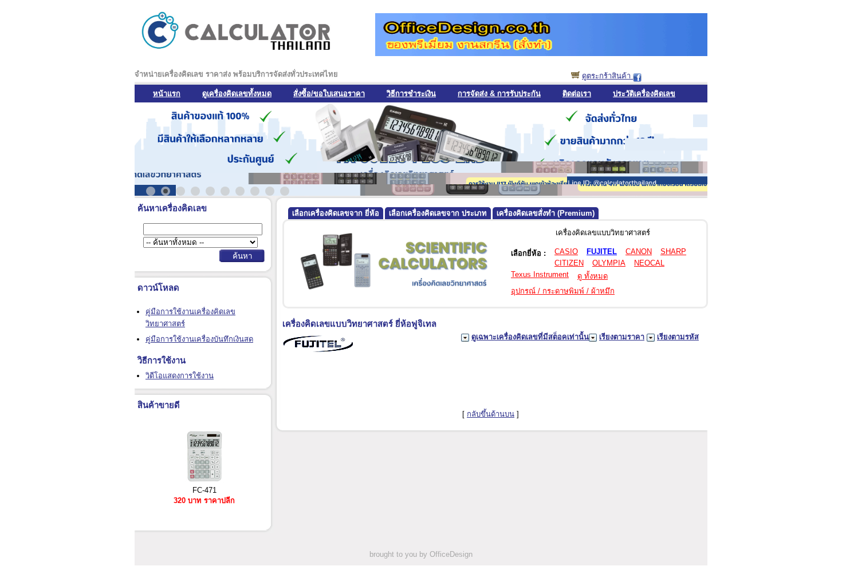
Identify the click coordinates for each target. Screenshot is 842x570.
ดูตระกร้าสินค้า (607, 76)
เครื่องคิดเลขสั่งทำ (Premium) (546, 213)
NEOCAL (649, 263)
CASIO (566, 251)
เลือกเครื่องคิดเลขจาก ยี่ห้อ (335, 213)
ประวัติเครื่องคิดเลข (644, 93)
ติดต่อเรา (576, 93)
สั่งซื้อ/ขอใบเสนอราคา (329, 93)
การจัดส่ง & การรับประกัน (499, 93)
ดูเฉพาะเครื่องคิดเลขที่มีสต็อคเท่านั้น (530, 336)
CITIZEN (569, 263)
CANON (638, 251)
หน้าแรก (166, 93)
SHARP (673, 251)
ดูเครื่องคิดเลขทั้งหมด (237, 93)
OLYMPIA (608, 263)
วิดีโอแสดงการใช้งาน (179, 375)
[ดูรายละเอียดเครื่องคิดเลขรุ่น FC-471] (204, 481)
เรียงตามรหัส (678, 336)
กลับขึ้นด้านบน (490, 414)
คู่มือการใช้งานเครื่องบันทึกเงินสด (199, 339)
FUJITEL (602, 251)
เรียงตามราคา (621, 336)
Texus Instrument (540, 274)
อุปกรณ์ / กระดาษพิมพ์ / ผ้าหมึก (563, 291)
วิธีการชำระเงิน (411, 93)
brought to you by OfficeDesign (421, 554)
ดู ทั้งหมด (592, 276)
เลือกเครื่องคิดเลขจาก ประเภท (438, 213)
